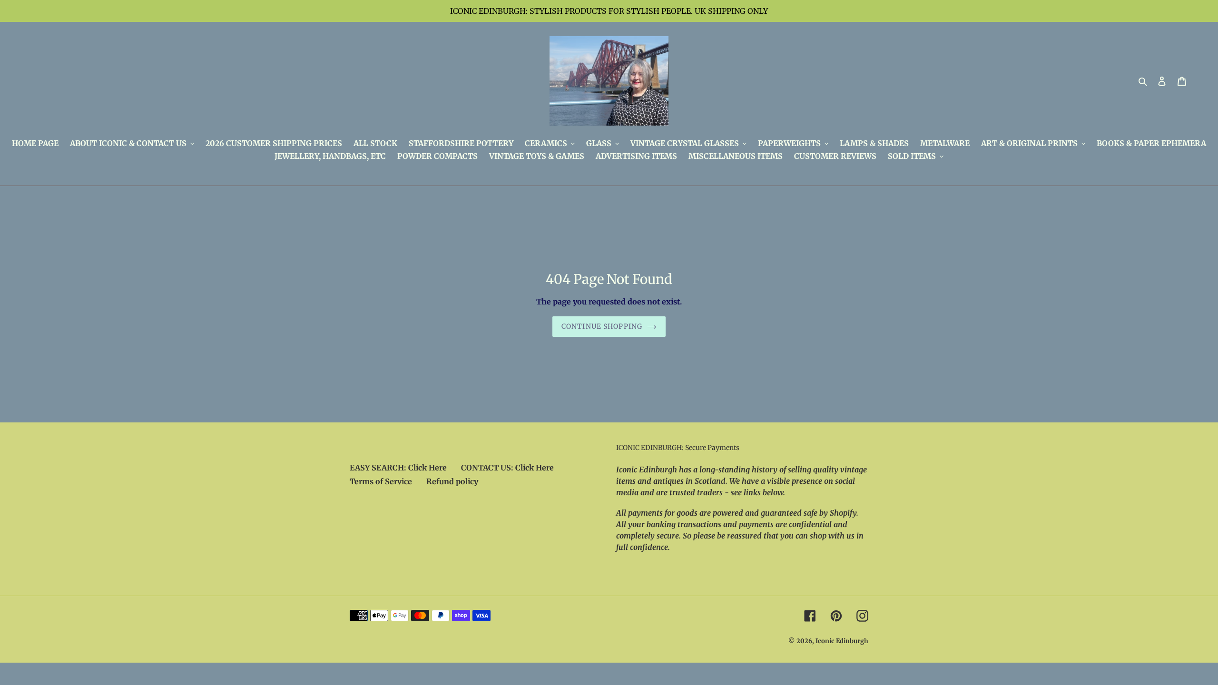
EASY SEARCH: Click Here (398, 467)
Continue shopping (601, 326)
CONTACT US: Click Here (507, 467)
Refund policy (452, 481)
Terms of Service (381, 481)
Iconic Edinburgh (841, 641)
